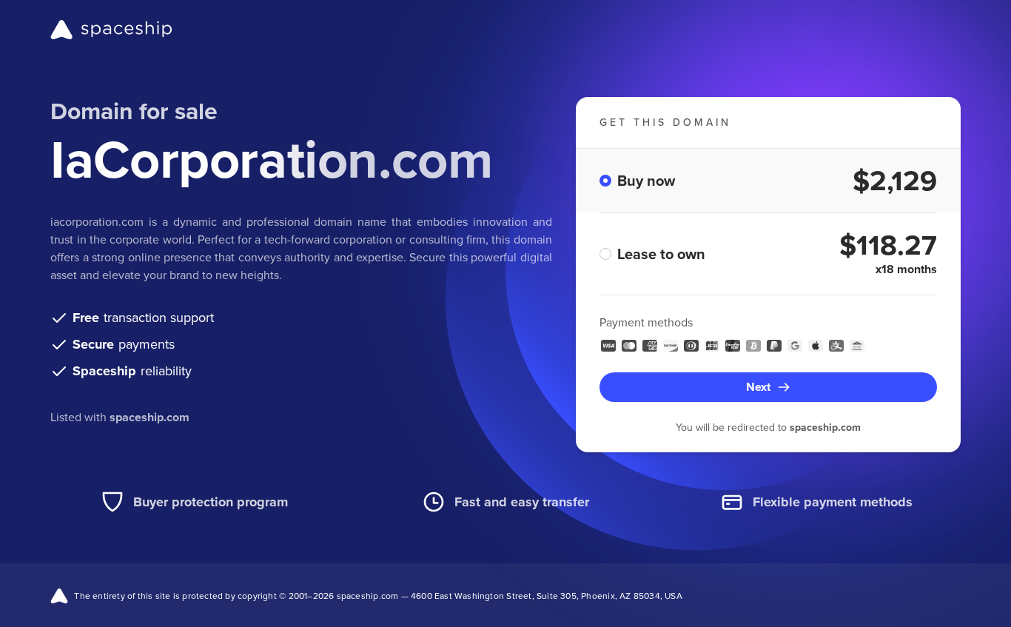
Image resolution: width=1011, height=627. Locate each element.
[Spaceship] (111, 29)
